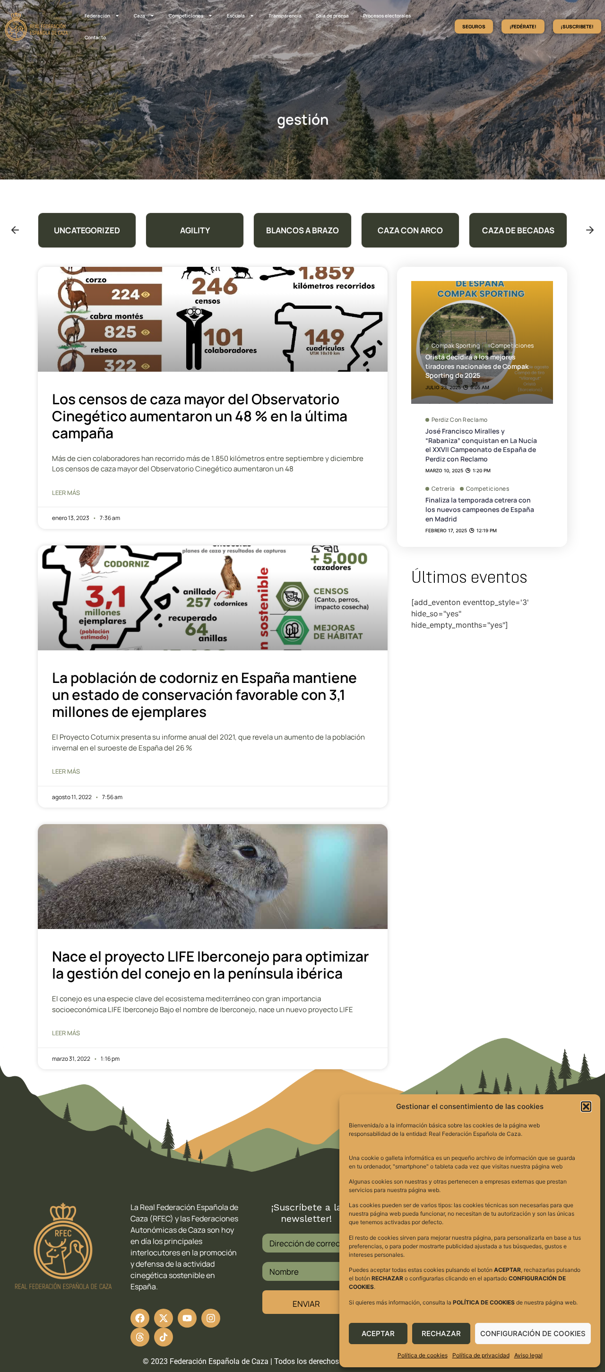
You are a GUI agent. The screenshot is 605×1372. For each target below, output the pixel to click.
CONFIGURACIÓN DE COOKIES (533, 1333)
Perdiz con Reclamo (460, 420)
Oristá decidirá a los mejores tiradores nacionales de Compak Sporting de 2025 (476, 366)
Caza (139, 15)
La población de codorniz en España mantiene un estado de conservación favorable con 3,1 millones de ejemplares (204, 694)
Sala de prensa (332, 15)
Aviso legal (528, 1355)
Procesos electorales (387, 15)
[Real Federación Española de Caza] (36, 26)
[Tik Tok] (139, 1337)
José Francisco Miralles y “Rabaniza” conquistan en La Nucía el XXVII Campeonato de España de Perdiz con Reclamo (481, 444)
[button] (586, 1106)
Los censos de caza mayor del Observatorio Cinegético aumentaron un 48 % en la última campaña (199, 416)
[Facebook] (139, 1318)
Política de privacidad (481, 1355)
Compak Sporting (456, 346)
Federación (97, 15)
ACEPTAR (378, 1333)
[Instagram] (210, 1318)
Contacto (95, 37)
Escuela (236, 15)
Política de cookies (423, 1355)
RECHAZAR (441, 1333)
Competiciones (186, 15)
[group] (87, 230)
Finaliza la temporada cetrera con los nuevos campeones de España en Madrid (479, 509)
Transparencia (285, 15)
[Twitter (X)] (163, 1318)
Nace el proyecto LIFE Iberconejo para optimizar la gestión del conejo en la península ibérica (210, 964)
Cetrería (443, 489)
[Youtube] (187, 1318)
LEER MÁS (66, 492)
